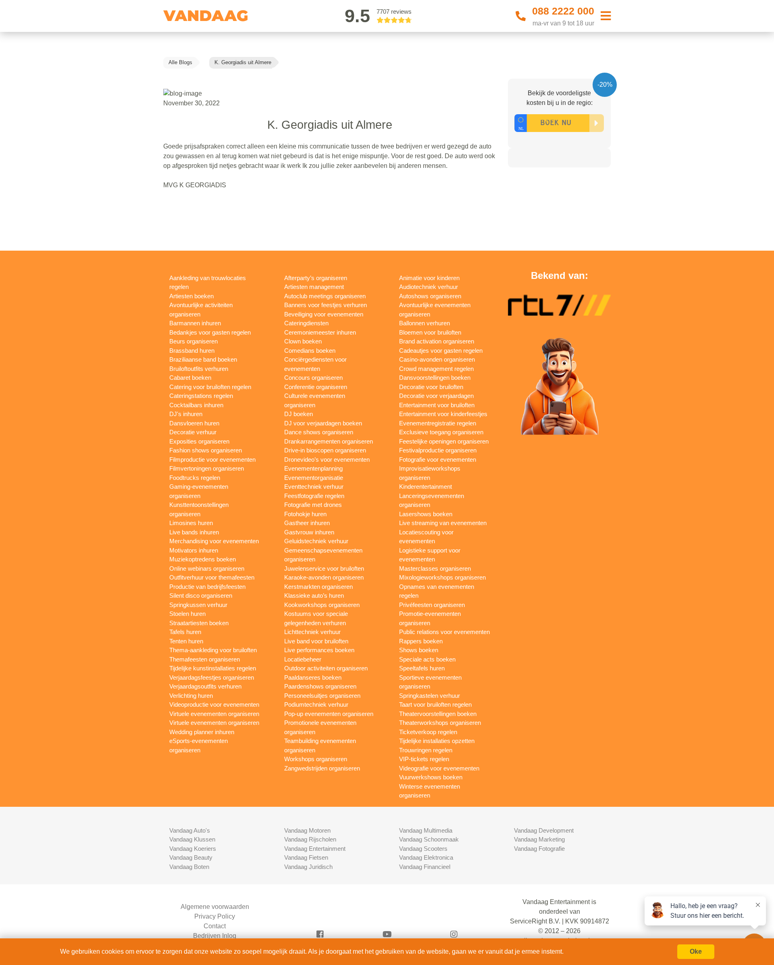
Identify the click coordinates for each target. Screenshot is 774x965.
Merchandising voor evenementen (214, 541)
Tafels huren (185, 631)
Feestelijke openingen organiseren (444, 441)
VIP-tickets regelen (424, 759)
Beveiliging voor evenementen (323, 314)
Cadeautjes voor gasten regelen (441, 350)
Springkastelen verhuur (429, 695)
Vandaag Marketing (539, 839)
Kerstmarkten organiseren (318, 586)
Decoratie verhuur (192, 432)
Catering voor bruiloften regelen (210, 386)
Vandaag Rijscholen (310, 839)
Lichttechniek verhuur (312, 631)
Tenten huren (186, 641)
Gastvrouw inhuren (309, 532)
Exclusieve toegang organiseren (441, 432)
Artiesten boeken (191, 296)
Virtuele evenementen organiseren (214, 713)
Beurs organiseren (193, 341)
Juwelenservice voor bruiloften (324, 568)
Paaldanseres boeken (312, 677)
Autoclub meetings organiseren (325, 296)
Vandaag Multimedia (425, 830)
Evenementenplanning (313, 468)
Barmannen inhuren (195, 323)
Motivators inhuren (193, 550)
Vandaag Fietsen (306, 857)
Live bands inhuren (194, 532)
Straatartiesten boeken (199, 623)
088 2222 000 (563, 11)
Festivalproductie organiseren (437, 450)
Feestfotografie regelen (314, 495)
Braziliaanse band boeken (203, 359)
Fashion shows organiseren (205, 450)
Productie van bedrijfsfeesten (207, 586)
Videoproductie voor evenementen (214, 704)
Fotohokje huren (305, 514)
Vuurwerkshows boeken (430, 777)
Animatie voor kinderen (429, 277)
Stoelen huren (187, 613)
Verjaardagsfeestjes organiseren (211, 677)
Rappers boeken (421, 641)
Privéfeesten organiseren (432, 604)
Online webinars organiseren (206, 568)
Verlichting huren (191, 695)
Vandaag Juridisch (308, 866)
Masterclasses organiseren (435, 568)
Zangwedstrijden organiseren (322, 768)
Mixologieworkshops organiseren (442, 577)
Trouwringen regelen (425, 750)
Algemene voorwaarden (215, 906)
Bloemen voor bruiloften (430, 332)
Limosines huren (191, 522)
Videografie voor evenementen (439, 768)
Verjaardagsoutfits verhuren (205, 686)
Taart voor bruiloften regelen (435, 704)
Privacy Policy (214, 916)
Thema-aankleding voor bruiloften (213, 650)
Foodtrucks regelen (194, 477)
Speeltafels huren (422, 668)
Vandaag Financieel (424, 866)
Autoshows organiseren (430, 296)
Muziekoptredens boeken (202, 559)
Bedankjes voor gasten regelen (210, 332)
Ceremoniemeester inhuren (320, 332)
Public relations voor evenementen (444, 631)
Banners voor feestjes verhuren (325, 304)
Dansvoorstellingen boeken (434, 377)
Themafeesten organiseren (204, 659)
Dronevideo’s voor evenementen (327, 459)
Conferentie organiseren (315, 386)
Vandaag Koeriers (192, 848)
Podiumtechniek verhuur (316, 704)
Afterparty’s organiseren (315, 277)
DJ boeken (298, 413)
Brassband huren (191, 350)
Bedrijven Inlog (214, 935)
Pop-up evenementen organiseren (328, 713)
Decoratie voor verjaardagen (436, 395)
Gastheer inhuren (307, 522)
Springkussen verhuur (198, 604)
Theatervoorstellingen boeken (437, 713)
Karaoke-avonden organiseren (324, 577)
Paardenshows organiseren (320, 686)
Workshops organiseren (315, 759)
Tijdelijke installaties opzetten (436, 740)
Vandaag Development (544, 830)
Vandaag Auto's (189, 830)
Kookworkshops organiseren (322, 604)
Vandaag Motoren (307, 830)
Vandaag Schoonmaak (429, 839)
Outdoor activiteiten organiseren (326, 668)
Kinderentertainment (425, 486)
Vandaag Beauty (190, 857)
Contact (215, 926)
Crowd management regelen (436, 368)
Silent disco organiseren (200, 595)
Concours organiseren (313, 377)
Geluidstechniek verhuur (316, 541)
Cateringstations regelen (201, 395)
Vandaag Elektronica (426, 857)
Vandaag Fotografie (539, 848)
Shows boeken (418, 650)
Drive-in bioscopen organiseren (325, 450)
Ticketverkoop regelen (428, 731)
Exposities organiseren (199, 441)
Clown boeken (303, 341)
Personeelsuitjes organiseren (322, 695)
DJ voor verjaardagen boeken (323, 423)
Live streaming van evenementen (443, 522)
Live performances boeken (319, 650)
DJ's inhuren (185, 413)
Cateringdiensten (306, 323)
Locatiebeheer (302, 659)
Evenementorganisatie (313, 477)
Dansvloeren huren (194, 423)
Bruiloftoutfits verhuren (198, 368)
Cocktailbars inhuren (196, 405)
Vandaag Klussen (192, 839)
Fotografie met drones (313, 504)
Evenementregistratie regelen (437, 423)
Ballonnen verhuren (424, 323)
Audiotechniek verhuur (428, 286)
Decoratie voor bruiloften (431, 386)
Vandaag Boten (189, 866)
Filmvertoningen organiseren (206, 468)
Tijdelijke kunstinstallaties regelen (212, 668)
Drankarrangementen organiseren (328, 441)
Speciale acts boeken (427, 659)
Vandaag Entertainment (314, 848)
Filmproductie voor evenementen (212, 459)
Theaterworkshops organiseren (440, 722)
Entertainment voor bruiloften (436, 405)
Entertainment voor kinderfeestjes (443, 413)
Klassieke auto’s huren (314, 595)
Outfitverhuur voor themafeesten (211, 577)
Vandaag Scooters (423, 848)
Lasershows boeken (425, 514)
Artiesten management (314, 286)
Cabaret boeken (190, 377)
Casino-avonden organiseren (437, 359)
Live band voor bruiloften (316, 641)
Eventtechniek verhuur (313, 486)
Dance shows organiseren (318, 432)
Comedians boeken (309, 350)
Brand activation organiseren (436, 341)
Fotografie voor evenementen (437, 459)
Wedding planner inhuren (201, 731)
